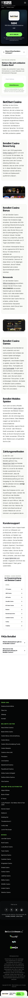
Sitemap (3, 714)
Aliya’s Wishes (5, 790)
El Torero (3, 798)
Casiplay (8, 625)
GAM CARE (19, 916)
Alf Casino (8, 597)
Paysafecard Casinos (7, 769)
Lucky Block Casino (7, 847)
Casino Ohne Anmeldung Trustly (10, 744)
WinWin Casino (5, 884)
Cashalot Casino (10, 617)
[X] (11, 910)
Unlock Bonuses (14, 85)
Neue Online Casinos (7, 727)
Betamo (7, 609)
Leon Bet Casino (6, 838)
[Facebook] (6, 910)
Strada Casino (5, 867)
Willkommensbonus (9, 283)
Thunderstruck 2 (6, 821)
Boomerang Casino (10, 613)
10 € (19, 220)
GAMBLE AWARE (10, 916)
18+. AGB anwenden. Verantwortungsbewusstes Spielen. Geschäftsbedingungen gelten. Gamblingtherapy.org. (14, 39)
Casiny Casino (5, 871)
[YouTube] (16, 910)
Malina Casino (5, 880)
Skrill (12, 463)
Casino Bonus (5, 740)
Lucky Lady (4, 825)
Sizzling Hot (4, 817)
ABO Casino (8, 593)
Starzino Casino (6, 892)
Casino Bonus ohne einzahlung (10, 736)
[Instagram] (21, 910)
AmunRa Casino (9, 601)
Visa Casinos (5, 781)
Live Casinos (5, 760)
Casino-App (17, 408)
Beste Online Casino (7, 731)
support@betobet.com (12, 558)
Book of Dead (5, 794)
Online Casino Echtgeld (8, 773)
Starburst (4, 813)
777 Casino (8, 589)
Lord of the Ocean (6, 829)
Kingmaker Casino (6, 863)
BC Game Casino (10, 605)
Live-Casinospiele (8, 368)
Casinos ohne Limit (6, 752)
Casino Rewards (6, 748)
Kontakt (3, 718)
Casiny (7, 621)
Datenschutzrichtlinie (7, 706)
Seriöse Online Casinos (8, 777)
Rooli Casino (5, 842)
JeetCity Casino (6, 876)
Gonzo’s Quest (5, 809)
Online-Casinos (8, 153)
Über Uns (4, 710)
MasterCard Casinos (7, 765)
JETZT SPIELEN (14, 34)
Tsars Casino (5, 851)
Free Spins (4, 756)
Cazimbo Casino (6, 859)
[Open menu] (25, 2)
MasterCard (6, 463)
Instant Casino (5, 888)
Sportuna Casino (6, 855)
